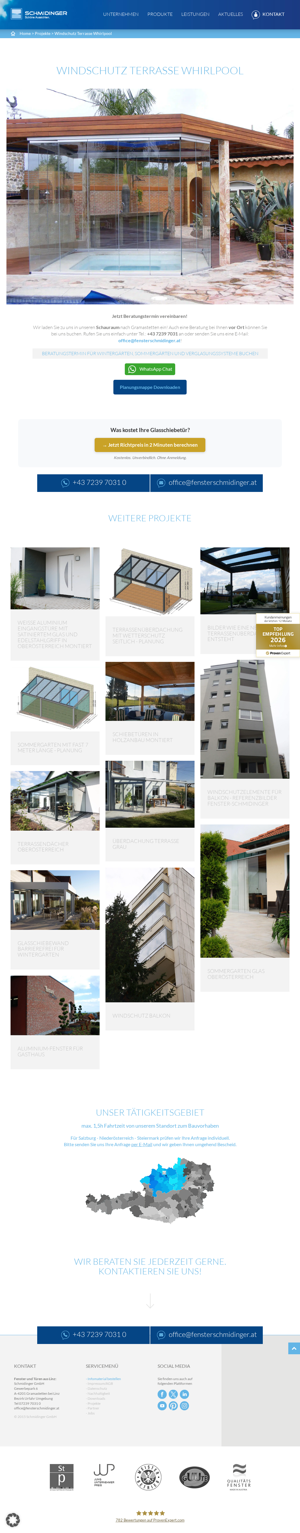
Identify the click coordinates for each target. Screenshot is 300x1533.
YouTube (162, 1405)
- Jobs (90, 1413)
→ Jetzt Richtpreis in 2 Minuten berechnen (150, 445)
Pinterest (173, 1405)
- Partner (92, 1408)
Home (25, 33)
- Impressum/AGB (99, 1383)
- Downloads (95, 1398)
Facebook (162, 1394)
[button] (13, 1520)
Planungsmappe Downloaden (150, 387)
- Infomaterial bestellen (103, 1379)
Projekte (42, 33)
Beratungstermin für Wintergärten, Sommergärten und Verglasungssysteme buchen (150, 353)
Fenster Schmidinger (39, 13)
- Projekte (93, 1403)
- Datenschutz (96, 1388)
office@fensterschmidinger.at (36, 1408)
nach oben (294, 1348)
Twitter (173, 1394)
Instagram (184, 1405)
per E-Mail (141, 1144)
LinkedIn (184, 1394)
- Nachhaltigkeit (98, 1393)
